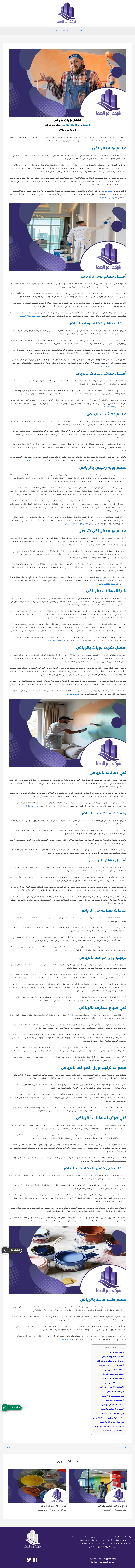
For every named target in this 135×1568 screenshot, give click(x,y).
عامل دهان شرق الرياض (53, 1506)
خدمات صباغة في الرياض (113, 1405)
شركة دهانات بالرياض (114, 1383)
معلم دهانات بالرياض (114, 1370)
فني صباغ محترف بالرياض (112, 1414)
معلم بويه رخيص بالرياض (113, 1374)
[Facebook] (35, 1559)
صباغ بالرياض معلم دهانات (112, 1506)
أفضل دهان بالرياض (115, 1401)
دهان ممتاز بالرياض (31, 806)
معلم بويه (108, 191)
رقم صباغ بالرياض (73, 694)
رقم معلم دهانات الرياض (113, 1396)
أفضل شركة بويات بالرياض (112, 1387)
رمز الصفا (96, 138)
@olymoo (93, 1559)
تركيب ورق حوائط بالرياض (112, 1409)
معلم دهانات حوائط (112, 407)
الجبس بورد (67, 31)
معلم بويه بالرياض (116, 1353)
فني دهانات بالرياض (115, 1392)
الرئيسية (79, 31)
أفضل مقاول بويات (54, 641)
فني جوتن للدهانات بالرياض (112, 1422)
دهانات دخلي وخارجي (120, 1510)
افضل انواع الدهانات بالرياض (76, 524)
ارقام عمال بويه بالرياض (107, 198)
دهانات (55, 31)
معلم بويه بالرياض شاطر (113, 1379)
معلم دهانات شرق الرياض (36, 461)
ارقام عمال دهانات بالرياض (108, 584)
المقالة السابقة (124, 1448)
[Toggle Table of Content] (121, 1348)
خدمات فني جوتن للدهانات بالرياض (109, 1427)
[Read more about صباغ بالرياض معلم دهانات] (98, 1486)
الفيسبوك (65, 1340)
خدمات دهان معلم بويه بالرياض (110, 1361)
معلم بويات (105, 367)
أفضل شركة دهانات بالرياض (111, 1366)
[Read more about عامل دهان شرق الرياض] (37, 1486)
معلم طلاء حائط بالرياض (113, 1431)
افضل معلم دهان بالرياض (30, 316)
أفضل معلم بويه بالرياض (113, 1357)
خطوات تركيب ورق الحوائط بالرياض (108, 1418)
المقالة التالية (9, 1448)
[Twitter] (29, 1559)
